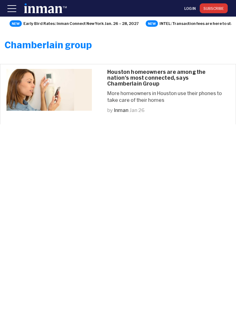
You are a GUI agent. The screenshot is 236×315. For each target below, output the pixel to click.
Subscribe (213, 8)
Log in (190, 8)
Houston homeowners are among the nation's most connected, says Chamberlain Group (156, 77)
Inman (121, 110)
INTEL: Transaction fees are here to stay (197, 23)
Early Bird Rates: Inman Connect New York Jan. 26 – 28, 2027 (81, 23)
